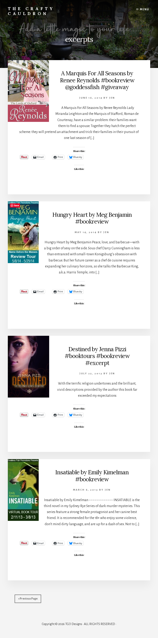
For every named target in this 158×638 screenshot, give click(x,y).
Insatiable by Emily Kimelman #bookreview (92, 476)
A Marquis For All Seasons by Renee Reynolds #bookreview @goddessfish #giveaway (97, 80)
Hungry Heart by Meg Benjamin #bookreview (92, 218)
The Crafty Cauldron (31, 11)
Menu (144, 9)
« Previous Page (28, 598)
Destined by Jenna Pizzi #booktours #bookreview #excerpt (97, 356)
